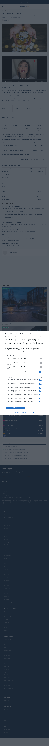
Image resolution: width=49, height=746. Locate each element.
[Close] (46, 334)
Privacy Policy (32, 412)
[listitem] (24, 355)
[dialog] (24, 373)
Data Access (24, 412)
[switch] (40, 358)
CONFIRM (15, 407)
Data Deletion (17, 412)
